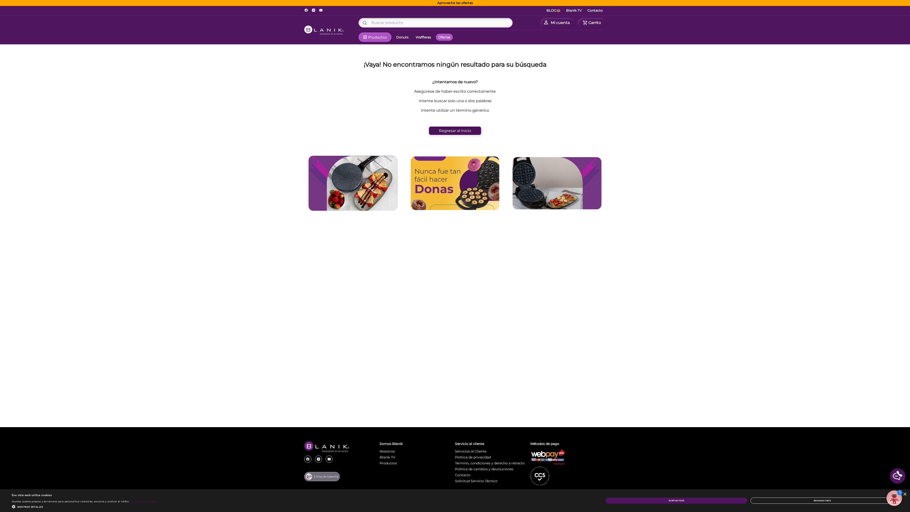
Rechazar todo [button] (822, 500)
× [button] (904, 494)
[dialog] (455, 500)
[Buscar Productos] (365, 22)
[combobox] (436, 22)
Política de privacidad (143, 501)
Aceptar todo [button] (676, 500)
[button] (897, 476)
